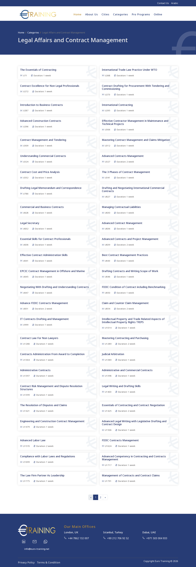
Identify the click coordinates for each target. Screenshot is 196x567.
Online (158, 14)
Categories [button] (120, 14)
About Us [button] (91, 14)
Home (77, 14)
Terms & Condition (48, 562)
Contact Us (163, 3)
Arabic (174, 3)
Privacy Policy (26, 562)
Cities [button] (105, 14)
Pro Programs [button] (141, 14)
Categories (33, 32)
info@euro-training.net (36, 549)
